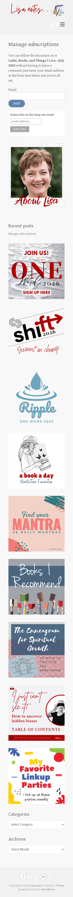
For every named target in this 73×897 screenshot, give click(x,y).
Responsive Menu (62, 25)
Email (12, 90)
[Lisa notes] (36, 9)
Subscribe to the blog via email (32, 114)
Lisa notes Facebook (23, 877)
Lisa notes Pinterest (36, 877)
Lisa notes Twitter (30, 877)
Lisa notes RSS (50, 877)
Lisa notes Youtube (43, 877)
